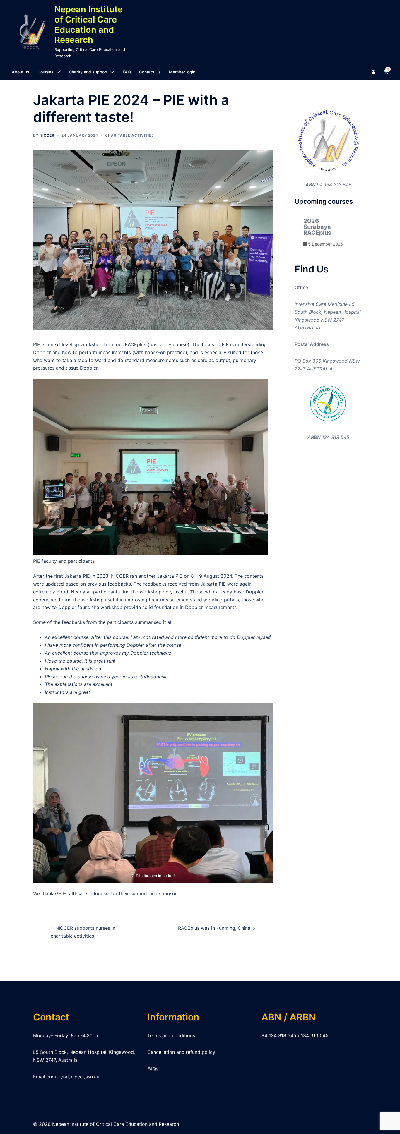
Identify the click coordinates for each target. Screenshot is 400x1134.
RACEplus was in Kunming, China (214, 928)
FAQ (127, 71)
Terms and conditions (171, 1035)
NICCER (47, 135)
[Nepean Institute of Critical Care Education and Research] (31, 32)
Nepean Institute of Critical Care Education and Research (88, 24)
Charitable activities (129, 135)
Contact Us (150, 71)
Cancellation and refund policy (181, 1052)
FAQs (152, 1069)
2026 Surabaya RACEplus (317, 226)
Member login (182, 71)
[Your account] (374, 72)
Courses (45, 71)
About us (20, 71)
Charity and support (88, 71)
